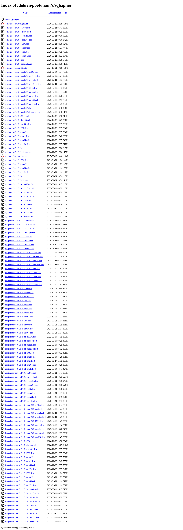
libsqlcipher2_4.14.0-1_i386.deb (18, 236)
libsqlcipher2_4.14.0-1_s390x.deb (19, 220)
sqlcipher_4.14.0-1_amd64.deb (18, 56)
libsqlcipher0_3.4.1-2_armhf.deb (18, 325)
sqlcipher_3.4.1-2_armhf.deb (17, 164)
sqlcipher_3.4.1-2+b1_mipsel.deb (19, 192)
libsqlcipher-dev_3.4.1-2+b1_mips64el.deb (23, 501)
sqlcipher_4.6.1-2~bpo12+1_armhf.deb (21, 92)
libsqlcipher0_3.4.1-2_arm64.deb (19, 329)
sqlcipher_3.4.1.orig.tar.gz (16, 156)
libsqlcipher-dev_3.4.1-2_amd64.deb (20, 485)
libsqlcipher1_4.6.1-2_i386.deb (18, 301)
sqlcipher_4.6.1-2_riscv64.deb (17, 120)
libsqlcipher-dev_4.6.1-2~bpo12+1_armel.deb (24, 429)
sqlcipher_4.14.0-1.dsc (14, 60)
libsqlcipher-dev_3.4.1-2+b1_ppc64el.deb (22, 493)
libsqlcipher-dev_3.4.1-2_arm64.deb (20, 481)
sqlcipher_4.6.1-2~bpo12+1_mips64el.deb (23, 84)
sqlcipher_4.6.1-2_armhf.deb (17, 132)
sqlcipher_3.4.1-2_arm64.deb (17, 168)
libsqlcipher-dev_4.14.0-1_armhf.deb (20, 393)
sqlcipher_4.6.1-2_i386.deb (16, 128)
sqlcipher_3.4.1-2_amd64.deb (17, 172)
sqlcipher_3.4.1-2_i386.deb (16, 160)
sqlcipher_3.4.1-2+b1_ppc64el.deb (19, 188)
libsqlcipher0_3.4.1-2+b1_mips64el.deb (21, 349)
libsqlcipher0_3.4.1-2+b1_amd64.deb (20, 369)
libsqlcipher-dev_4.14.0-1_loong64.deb (21, 385)
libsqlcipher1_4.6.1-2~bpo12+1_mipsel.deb (23, 260)
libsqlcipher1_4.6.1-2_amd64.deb (19, 317)
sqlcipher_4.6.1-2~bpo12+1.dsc (18, 108)
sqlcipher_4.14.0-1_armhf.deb (17, 48)
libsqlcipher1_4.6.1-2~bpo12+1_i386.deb (22, 268)
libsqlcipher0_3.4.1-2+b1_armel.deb (20, 361)
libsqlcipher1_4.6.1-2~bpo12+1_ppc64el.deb (24, 256)
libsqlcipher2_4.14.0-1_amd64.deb (19, 248)
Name (25, 13)
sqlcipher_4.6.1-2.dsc (14, 148)
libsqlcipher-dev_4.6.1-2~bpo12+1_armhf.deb (24, 425)
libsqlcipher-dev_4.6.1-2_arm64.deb (20, 465)
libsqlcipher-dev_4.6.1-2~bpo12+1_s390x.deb (24, 405)
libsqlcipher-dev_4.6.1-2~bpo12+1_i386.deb (24, 421)
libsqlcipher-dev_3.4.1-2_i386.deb (19, 473)
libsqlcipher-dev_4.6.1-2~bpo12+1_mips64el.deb (25, 417)
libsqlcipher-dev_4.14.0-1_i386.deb (20, 389)
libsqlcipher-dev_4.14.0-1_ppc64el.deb (21, 381)
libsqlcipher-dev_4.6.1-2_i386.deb (19, 453)
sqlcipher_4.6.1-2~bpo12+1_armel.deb (21, 96)
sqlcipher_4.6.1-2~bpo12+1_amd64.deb (22, 104)
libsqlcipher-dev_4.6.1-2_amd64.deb (20, 469)
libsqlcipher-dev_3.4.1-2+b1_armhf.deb (21, 509)
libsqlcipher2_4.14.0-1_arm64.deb (19, 244)
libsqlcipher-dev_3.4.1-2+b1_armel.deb (21, 513)
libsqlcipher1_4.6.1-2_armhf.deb (18, 305)
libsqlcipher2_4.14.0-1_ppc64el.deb (20, 228)
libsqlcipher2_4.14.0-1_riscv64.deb (20, 224)
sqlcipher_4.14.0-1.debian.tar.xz (18, 64)
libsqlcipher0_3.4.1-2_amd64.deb (19, 333)
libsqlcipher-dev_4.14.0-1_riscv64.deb (21, 377)
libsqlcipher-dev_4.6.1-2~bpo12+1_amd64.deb (25, 437)
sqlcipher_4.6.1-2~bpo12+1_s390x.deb (21, 72)
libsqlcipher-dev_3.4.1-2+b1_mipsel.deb (22, 497)
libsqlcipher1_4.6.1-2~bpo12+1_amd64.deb (23, 284)
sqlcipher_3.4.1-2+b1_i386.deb (18, 200)
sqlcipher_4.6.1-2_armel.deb (17, 136)
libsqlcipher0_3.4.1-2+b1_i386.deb (19, 353)
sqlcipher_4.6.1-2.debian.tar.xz (18, 152)
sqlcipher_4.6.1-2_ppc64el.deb (18, 124)
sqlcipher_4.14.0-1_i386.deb (17, 44)
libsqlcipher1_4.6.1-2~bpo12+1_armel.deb (23, 276)
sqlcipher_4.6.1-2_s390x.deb (17, 116)
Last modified (54, 13)
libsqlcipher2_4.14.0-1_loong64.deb (20, 232)
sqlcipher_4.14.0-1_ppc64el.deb (18, 36)
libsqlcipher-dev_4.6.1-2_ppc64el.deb (21, 449)
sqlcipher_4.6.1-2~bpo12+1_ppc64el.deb (22, 76)
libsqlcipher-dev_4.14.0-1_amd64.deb (21, 401)
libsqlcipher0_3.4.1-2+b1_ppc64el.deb (21, 341)
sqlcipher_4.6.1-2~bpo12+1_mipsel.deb (21, 80)
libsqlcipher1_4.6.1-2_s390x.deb (18, 288)
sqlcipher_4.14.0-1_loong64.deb (18, 40)
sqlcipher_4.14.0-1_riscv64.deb (18, 32)
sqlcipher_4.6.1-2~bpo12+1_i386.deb (21, 88)
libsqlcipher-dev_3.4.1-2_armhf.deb (20, 477)
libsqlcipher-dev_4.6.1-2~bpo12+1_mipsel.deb (24, 413)
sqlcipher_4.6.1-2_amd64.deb (17, 144)
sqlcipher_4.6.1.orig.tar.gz (16, 68)
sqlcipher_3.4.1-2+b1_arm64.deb (19, 212)
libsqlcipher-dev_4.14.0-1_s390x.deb (20, 373)
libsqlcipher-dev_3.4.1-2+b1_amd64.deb (22, 521)
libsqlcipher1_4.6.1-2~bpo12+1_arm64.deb (23, 280)
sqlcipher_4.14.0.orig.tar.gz (16, 24)
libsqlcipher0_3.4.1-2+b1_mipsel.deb (20, 345)
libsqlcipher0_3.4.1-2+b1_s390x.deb (20, 337)
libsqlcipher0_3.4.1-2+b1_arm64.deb (20, 365)
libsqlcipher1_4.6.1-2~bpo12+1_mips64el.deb (24, 264)
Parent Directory (12, 20)
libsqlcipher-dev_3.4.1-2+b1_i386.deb (21, 505)
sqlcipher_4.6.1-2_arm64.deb (17, 140)
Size (65, 13)
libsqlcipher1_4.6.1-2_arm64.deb (19, 313)
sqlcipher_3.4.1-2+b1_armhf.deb (18, 204)
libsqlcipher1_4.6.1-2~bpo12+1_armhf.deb (23, 272)
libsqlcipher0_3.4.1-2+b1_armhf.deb (20, 357)
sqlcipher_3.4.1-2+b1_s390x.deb (19, 184)
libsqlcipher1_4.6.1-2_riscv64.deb (19, 292)
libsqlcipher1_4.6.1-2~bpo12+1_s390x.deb (23, 252)
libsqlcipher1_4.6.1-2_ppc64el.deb (19, 296)
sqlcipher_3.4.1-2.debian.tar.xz (18, 180)
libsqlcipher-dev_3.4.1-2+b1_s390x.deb (21, 489)
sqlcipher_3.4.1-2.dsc (14, 176)
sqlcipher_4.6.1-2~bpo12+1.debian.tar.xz (22, 112)
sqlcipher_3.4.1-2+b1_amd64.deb (19, 216)
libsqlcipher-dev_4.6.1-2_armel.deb (20, 461)
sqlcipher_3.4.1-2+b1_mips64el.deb (20, 196)
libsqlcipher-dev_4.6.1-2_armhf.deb (20, 457)
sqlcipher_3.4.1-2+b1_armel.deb (18, 208)
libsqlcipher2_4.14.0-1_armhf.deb (19, 240)
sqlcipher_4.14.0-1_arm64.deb (18, 52)
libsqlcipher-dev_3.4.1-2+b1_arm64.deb (22, 517)
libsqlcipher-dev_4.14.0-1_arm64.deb (20, 397)
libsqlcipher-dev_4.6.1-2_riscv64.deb (20, 445)
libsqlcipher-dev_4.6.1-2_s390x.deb (20, 441)
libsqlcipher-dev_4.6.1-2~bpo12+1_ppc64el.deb (25, 409)
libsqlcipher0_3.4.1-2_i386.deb (18, 321)
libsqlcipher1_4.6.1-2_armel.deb (18, 309)
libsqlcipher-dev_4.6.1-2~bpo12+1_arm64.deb (24, 433)
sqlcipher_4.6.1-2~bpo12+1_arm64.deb (21, 100)
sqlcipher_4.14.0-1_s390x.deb (17, 28)
